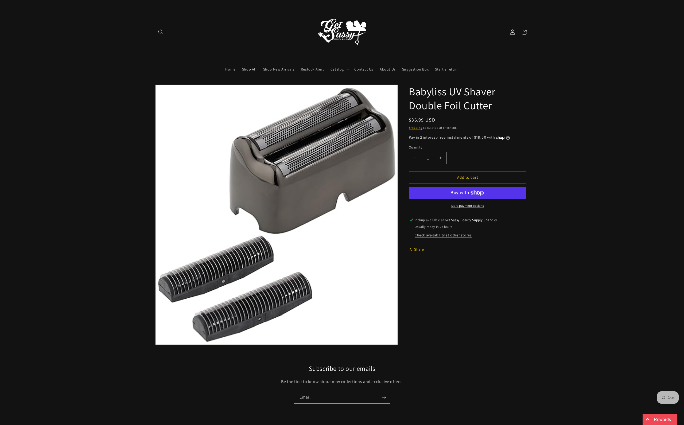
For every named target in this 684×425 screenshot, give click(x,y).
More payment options (467, 206)
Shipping (415, 128)
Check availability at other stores (443, 235)
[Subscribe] (384, 397)
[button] (161, 32)
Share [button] (419, 249)
